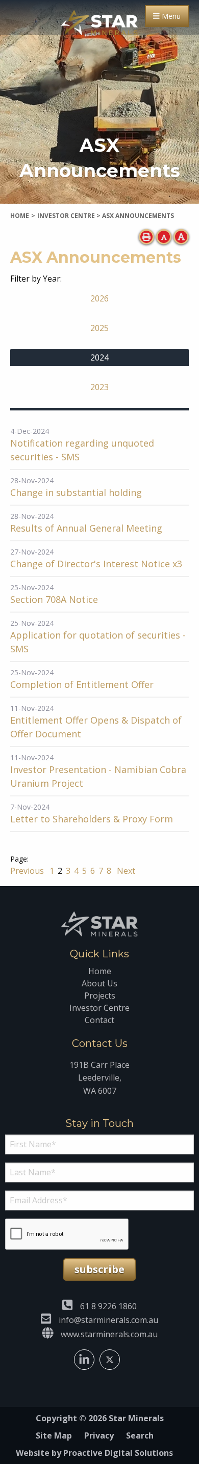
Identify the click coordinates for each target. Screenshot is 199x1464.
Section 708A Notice (54, 599)
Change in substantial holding (76, 492)
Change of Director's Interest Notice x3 (96, 564)
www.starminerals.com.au (109, 1334)
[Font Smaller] (163, 236)
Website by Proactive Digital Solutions (94, 1452)
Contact (99, 1020)
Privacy (99, 1435)
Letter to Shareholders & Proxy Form (91, 819)
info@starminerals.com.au (108, 1319)
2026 (99, 298)
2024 (99, 357)
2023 (99, 387)
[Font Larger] (181, 236)
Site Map (54, 1435)
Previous (28, 870)
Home (99, 971)
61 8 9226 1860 (108, 1306)
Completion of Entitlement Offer (82, 684)
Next (125, 870)
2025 (99, 328)
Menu (170, 16)
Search (140, 1435)
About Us (99, 983)
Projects (99, 995)
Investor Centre (99, 1007)
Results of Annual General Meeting (86, 528)
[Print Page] (146, 236)
